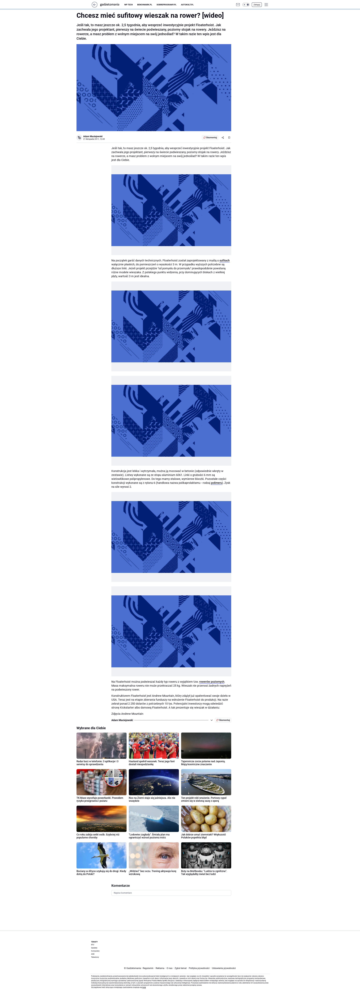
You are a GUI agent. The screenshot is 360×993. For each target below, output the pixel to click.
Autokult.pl (187, 5)
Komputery (95, 951)
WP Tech (128, 5)
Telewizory (95, 957)
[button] (245, 4)
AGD (92, 954)
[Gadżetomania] (112, 4)
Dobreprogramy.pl (166, 5)
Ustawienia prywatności (223, 968)
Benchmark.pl (144, 5)
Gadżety (94, 948)
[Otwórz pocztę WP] (238, 4)
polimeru (216, 482)
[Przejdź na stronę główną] (94, 6)
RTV (92, 945)
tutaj (144, 987)
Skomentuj (211, 137)
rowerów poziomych (211, 681)
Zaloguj (257, 5)
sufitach (225, 260)
